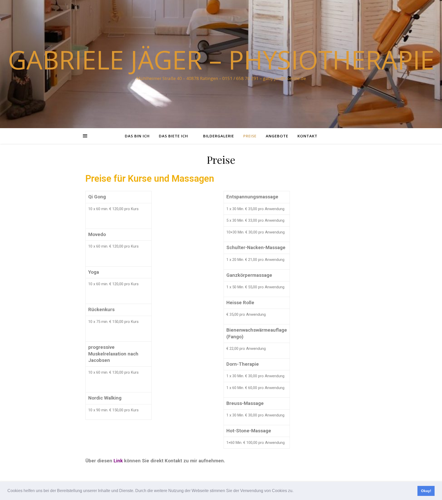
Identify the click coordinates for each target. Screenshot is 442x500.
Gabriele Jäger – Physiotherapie (221, 59)
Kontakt (307, 135)
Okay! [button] (426, 491)
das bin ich (137, 135)
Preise (250, 135)
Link (118, 461)
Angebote (277, 135)
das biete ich (173, 135)
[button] (295, 491)
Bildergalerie (218, 135)
